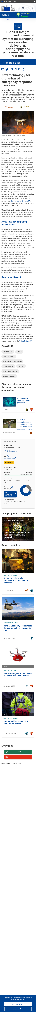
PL (24, 69)
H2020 (6, 19)
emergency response (10, 371)
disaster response (9, 376)
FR (15, 69)
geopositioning (8, 366)
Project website (10, 451)
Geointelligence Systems (20, 201)
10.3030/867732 (9, 458)
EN (7, 69)
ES (11, 69)
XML (19, 752)
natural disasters (8, 356)
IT (19, 69)
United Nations (25, 341)
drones (19, 351)
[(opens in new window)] (8, 7)
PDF (19, 757)
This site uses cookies (11, 997)
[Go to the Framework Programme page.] (18, 26)
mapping (21, 366)
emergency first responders (12, 361)
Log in (19, 8)
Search (28, 8)
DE (3, 69)
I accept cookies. (18, 1004)
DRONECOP (7, 351)
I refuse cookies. (18, 1009)
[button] (23, 8)
